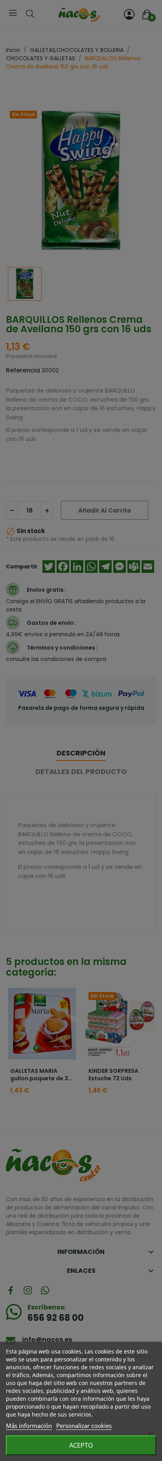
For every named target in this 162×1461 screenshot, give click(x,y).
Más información (29, 1426)
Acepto (81, 1445)
